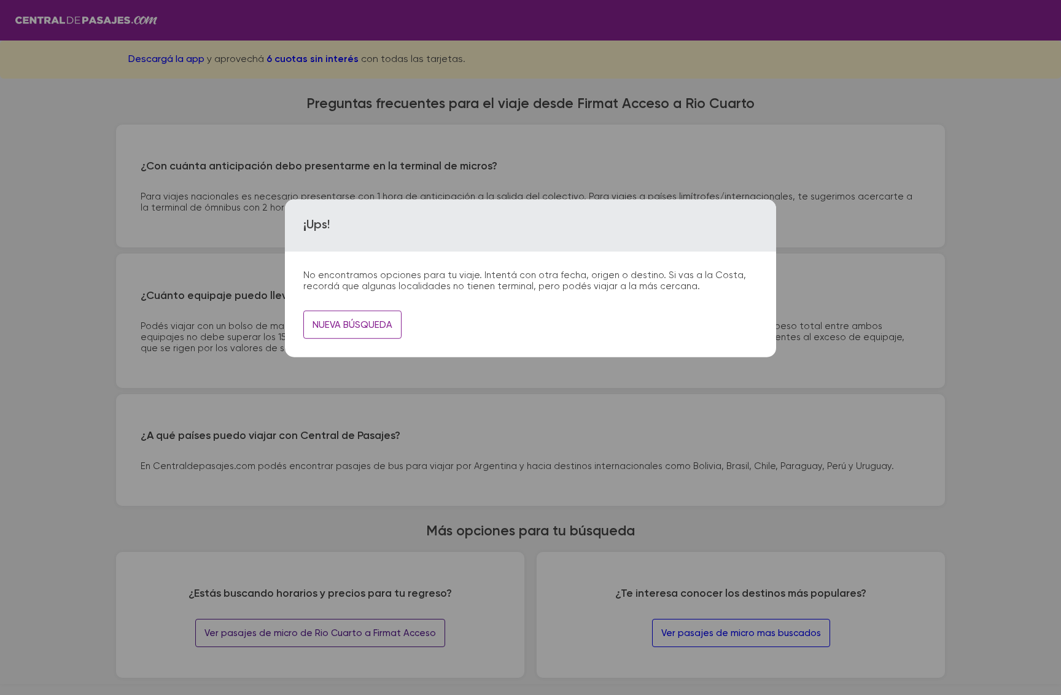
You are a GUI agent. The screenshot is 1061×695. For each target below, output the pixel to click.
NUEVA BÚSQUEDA (352, 324)
